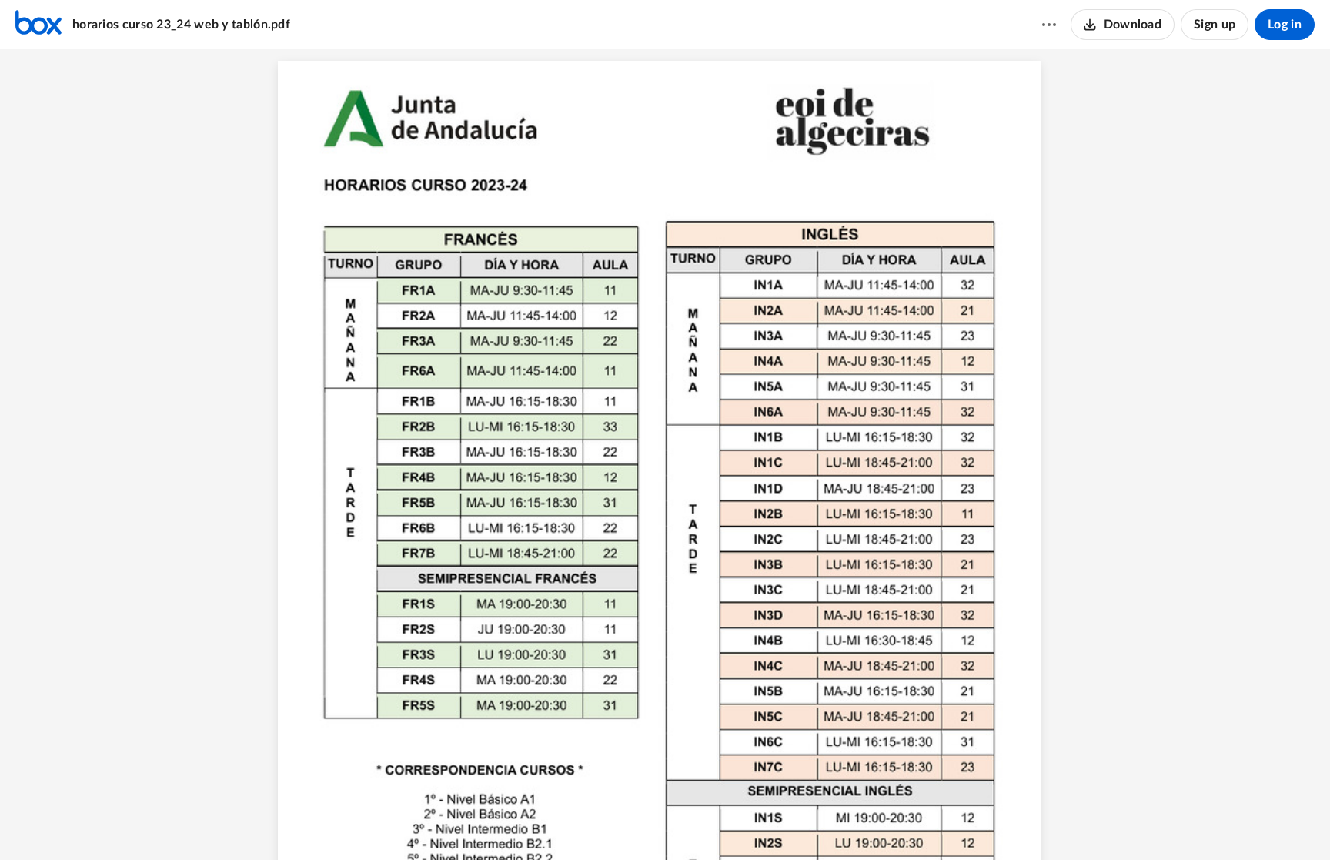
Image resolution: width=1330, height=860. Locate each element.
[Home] (38, 24)
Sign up (1214, 24)
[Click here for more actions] (1049, 24)
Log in (1285, 24)
